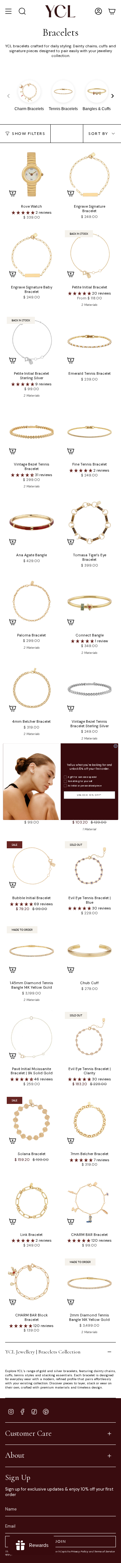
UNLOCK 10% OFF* (89, 795)
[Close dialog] (115, 745)
